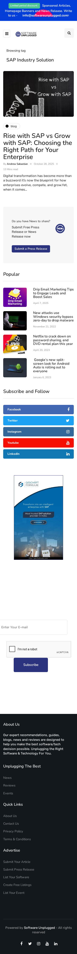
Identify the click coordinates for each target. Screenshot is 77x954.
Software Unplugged (40, 928)
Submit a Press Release (31, 249)
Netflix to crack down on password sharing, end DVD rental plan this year (53, 340)
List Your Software (16, 877)
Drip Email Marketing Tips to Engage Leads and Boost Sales (53, 293)
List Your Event (13, 893)
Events (8, 793)
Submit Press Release (18, 869)
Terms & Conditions (17, 839)
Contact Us (11, 823)
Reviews (9, 785)
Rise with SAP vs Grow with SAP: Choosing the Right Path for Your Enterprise (37, 146)
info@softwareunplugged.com (45, 15)
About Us (10, 816)
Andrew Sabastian (17, 164)
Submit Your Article (16, 862)
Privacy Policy (13, 831)
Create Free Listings (17, 885)
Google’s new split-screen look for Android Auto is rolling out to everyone (51, 365)
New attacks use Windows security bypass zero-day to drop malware (53, 317)
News (7, 778)
